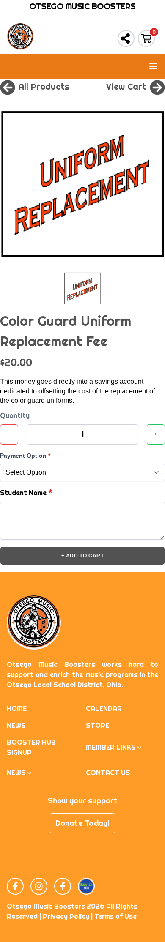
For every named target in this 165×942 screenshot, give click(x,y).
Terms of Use (115, 916)
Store (97, 725)
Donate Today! (82, 823)
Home (17, 708)
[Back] (7, 86)
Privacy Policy (66, 916)
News (16, 725)
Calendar (104, 708)
